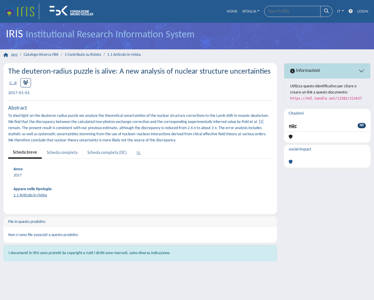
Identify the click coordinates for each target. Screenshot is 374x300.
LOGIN (362, 11)
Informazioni (307, 70)
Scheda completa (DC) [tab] (107, 153)
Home (232, 11)
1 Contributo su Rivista (83, 55)
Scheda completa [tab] (62, 153)
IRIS (14, 55)
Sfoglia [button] (249, 11)
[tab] (139, 153)
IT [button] (338, 11)
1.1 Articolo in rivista (124, 55)
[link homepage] (21, 11)
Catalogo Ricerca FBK (41, 55)
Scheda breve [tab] (25, 152)
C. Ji (12, 83)
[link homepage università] (73, 11)
